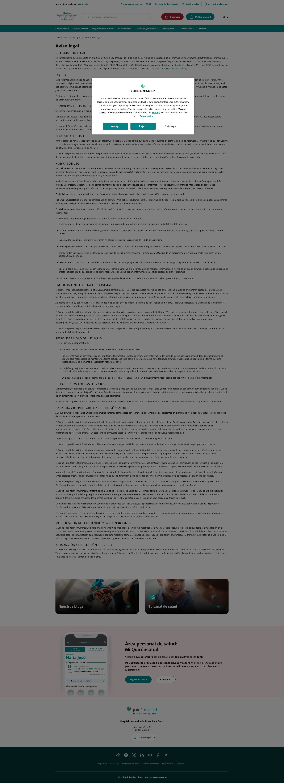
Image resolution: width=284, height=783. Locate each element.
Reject (143, 126)
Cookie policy (146, 116)
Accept (115, 126)
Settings (170, 126)
